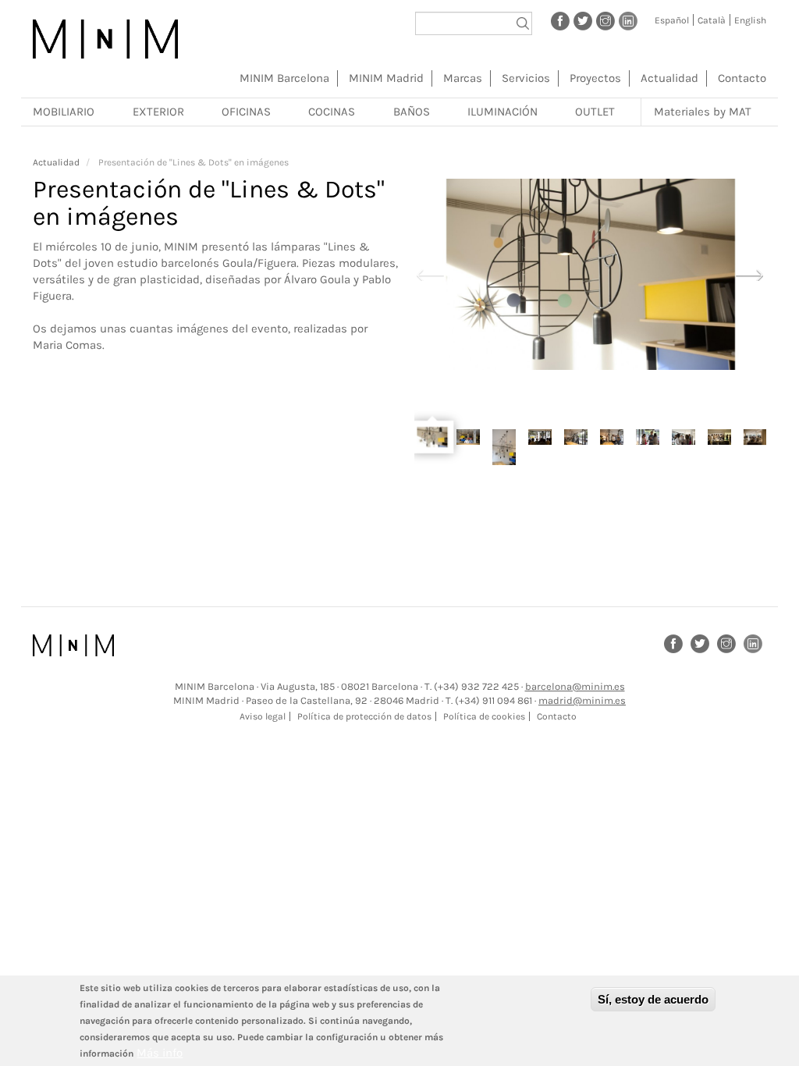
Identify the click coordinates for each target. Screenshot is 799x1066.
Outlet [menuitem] (595, 112)
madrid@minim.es (582, 700)
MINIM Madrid (386, 78)
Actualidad (669, 78)
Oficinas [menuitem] (246, 112)
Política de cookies (484, 716)
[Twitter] (583, 20)
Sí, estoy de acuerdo (653, 999)
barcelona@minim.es (575, 686)
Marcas (462, 78)
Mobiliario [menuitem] (63, 112)
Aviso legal (263, 716)
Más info (160, 1053)
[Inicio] (105, 39)
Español (672, 20)
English (750, 20)
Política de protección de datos (364, 716)
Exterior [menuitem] (158, 112)
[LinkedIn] (628, 20)
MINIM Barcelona (284, 78)
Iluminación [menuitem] (502, 112)
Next (749, 274)
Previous (430, 274)
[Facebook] (560, 20)
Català (712, 20)
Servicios (526, 78)
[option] (590, 274)
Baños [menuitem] (411, 112)
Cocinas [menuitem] (331, 112)
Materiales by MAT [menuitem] (702, 112)
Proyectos (595, 78)
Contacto (742, 78)
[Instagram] (605, 20)
